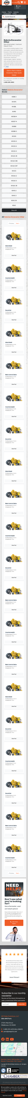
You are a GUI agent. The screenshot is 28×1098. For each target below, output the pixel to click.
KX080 (14, 126)
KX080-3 (14, 131)
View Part (14, 255)
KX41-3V (14, 200)
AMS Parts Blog (16, 1059)
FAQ (15, 1061)
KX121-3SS (14, 161)
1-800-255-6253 (12, 2)
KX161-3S (14, 185)
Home (4, 12)
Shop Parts (4, 1059)
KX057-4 (14, 121)
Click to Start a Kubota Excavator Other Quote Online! (14, 73)
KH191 (14, 102)
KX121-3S (14, 156)
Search (9, 1059)
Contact (19, 1061)
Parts (10, 12)
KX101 (14, 136)
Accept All (19, 1095)
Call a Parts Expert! (15, 922)
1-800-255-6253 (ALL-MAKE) (13, 1029)
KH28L (14, 106)
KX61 (14, 205)
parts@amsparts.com (10, 1031)
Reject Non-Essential (7, 1095)
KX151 (14, 171)
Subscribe (22, 1004)
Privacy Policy (10, 1061)
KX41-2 (14, 190)
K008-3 (14, 97)
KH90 (14, 111)
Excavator (7, 14)
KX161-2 (14, 176)
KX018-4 (14, 116)
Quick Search (10, 17)
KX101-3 (14, 141)
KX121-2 (14, 146)
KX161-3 (14, 181)
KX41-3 (14, 195)
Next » (18, 223)
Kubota (16, 12)
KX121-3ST (14, 166)
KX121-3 (14, 151)
